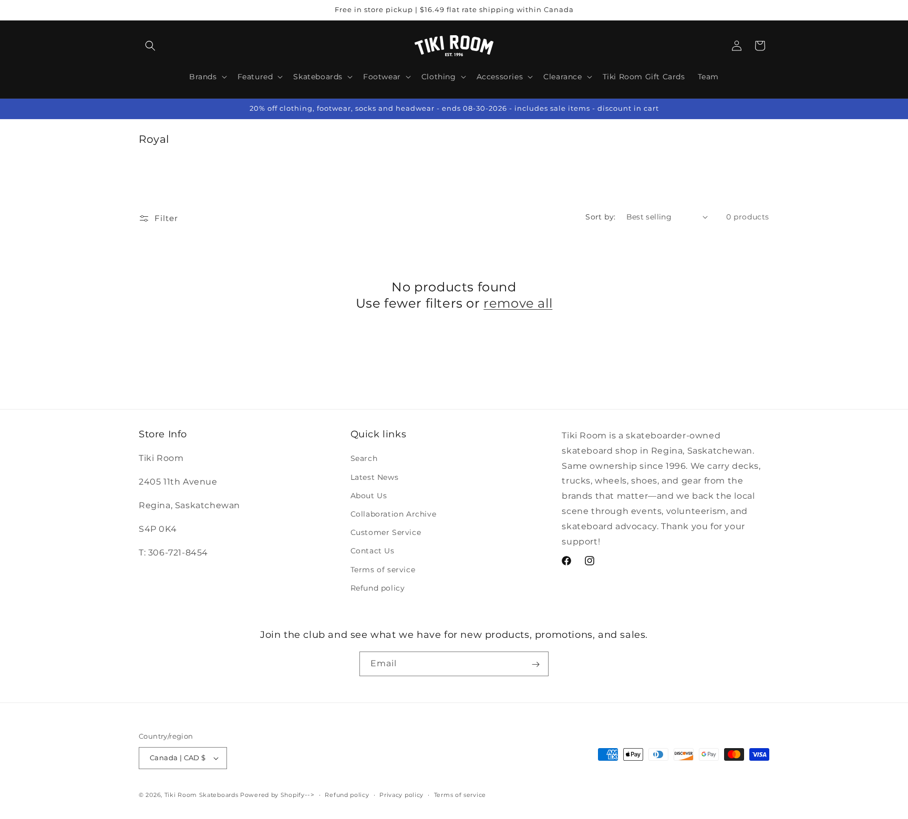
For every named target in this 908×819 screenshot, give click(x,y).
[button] (150, 45)
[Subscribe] (535, 664)
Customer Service (385, 532)
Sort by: (600, 217)
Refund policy (377, 588)
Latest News (374, 477)
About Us (368, 495)
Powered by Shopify (272, 795)
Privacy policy (401, 795)
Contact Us (372, 550)
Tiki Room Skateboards (201, 795)
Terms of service (383, 569)
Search (364, 458)
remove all (517, 303)
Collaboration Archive (393, 514)
